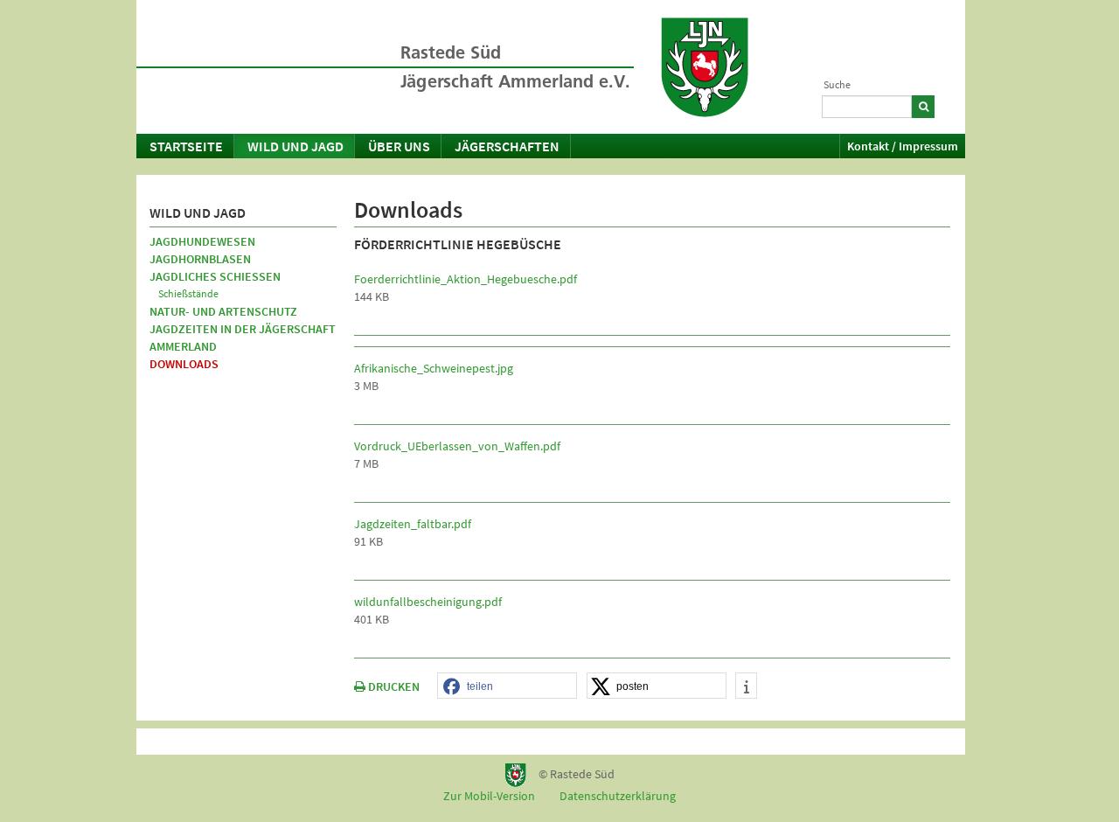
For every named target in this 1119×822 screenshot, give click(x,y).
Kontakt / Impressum (902, 146)
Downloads (184, 364)
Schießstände (188, 293)
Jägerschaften (507, 146)
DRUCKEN (392, 686)
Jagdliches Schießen (215, 276)
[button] (507, 686)
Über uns (399, 146)
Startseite (186, 146)
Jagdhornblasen (200, 259)
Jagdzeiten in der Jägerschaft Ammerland (242, 337)
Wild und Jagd (295, 146)
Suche (837, 84)
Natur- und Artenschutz (223, 311)
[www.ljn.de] (704, 67)
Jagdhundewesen (202, 241)
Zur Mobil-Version (489, 796)
